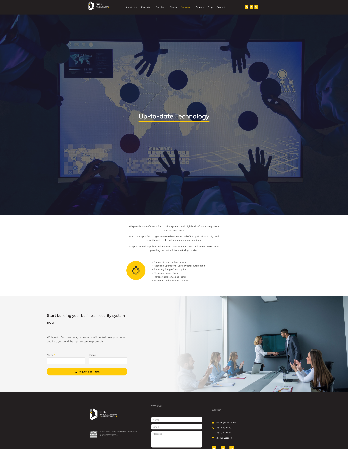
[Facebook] (246, 7)
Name (50, 354)
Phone (92, 354)
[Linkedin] (251, 7)
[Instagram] (256, 7)
